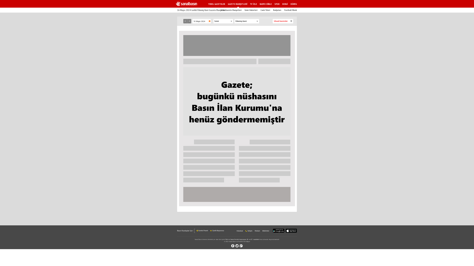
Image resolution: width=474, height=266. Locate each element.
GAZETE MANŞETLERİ (237, 4)
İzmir (216, 21)
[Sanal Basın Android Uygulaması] (278, 231)
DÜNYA (294, 4)
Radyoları (277, 10)
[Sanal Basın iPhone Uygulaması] (291, 231)
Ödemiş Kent (241, 21)
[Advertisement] (317, 54)
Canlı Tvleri (265, 10)
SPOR (277, 4)
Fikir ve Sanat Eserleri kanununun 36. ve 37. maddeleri (242, 239)
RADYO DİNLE (266, 4)
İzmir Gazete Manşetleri (231, 10)
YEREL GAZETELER (216, 4)
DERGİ (285, 4)
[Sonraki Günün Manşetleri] (189, 21)
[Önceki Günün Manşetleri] (185, 21)
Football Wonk (290, 10)
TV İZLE (253, 4)
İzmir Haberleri (251, 10)
